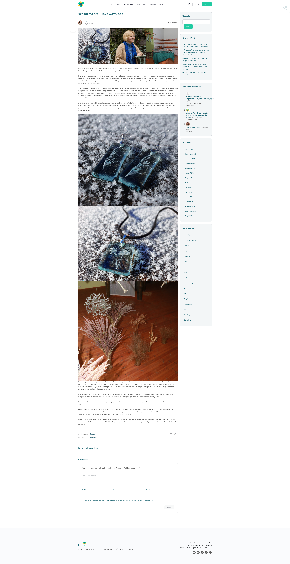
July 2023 (188, 178)
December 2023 (190, 154)
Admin (188, 113)
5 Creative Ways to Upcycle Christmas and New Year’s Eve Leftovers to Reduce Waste (195, 52)
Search (186, 16)
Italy (185, 277)
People (92, 434)
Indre (187, 127)
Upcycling (187, 320)
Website (148, 490)
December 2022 (190, 211)
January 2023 (190, 206)
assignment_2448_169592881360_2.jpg (199, 99)
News (185, 293)
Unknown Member (192, 97)
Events (186, 261)
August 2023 (189, 173)
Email (116, 490)
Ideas (185, 272)
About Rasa (196, 127)
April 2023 (188, 192)
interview (93, 437)
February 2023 (190, 201)
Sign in (197, 4)
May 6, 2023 (88, 24)
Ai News (186, 245)
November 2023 (190, 159)
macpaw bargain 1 (190, 283)
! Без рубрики (188, 235)
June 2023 (188, 182)
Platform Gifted (189, 304)
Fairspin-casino (189, 267)
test (185, 309)
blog (185, 251)
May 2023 (188, 187)
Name (85, 490)
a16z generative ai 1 (190, 240)
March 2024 (189, 149)
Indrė (85, 21)
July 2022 (188, 216)
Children (187, 256)
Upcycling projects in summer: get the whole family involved (197, 115)
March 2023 (189, 197)
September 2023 (190, 168)
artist (87, 437)
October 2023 (190, 163)
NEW (185, 288)
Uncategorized (189, 315)
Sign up (206, 4)
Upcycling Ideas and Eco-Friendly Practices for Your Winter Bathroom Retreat (194, 67)
